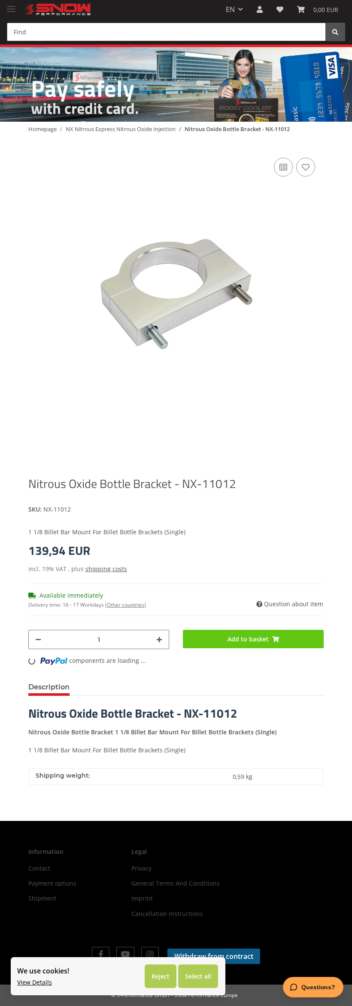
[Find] (335, 32)
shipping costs (106, 569)
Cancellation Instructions (167, 914)
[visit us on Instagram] (150, 954)
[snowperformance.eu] (56, 9)
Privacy (141, 868)
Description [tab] (49, 687)
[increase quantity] (159, 639)
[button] (260, 9)
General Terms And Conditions (175, 883)
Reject (161, 976)
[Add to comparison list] (283, 167)
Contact (39, 868)
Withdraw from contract (213, 956)
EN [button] (230, 9)
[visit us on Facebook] (100, 954)
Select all (198, 976)
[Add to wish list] (305, 167)
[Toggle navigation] (11, 5)
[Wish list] (280, 9)
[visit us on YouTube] (125, 954)
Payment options (52, 883)
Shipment (42, 898)
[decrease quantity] (38, 639)
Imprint (142, 898)
